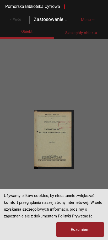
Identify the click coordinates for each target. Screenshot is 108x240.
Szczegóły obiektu (81, 32)
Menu (86, 19)
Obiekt (27, 31)
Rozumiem (80, 229)
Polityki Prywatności (76, 216)
